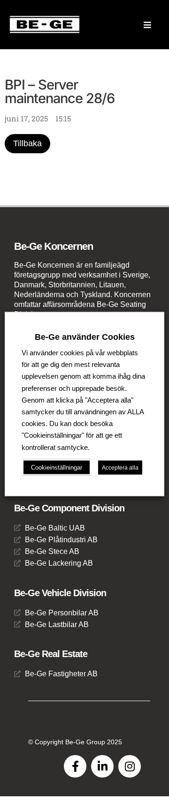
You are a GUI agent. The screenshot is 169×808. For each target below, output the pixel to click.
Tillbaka (27, 143)
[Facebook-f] (75, 766)
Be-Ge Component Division (69, 508)
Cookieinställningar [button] (56, 467)
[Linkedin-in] (102, 766)
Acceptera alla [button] (120, 467)
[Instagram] (129, 766)
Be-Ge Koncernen (53, 246)
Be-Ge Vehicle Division (60, 593)
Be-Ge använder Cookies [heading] (85, 337)
